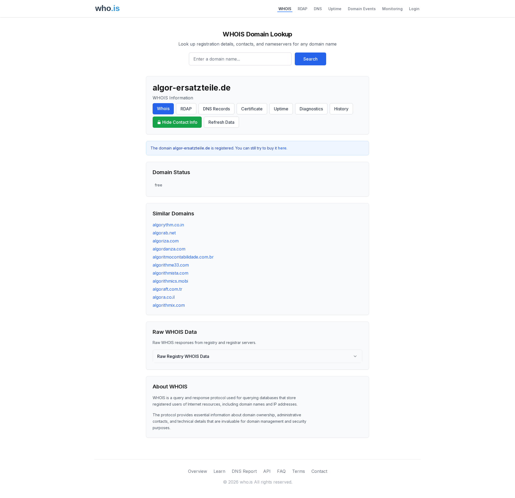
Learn (219, 471)
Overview (197, 471)
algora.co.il (164, 297)
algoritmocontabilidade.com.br (183, 257)
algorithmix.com (169, 305)
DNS (318, 8)
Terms (298, 471)
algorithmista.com (170, 273)
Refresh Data (221, 122)
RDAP (302, 8)
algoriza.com (166, 241)
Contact (319, 471)
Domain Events (362, 8)
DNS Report (244, 471)
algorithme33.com (171, 265)
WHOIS (284, 8)
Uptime (334, 8)
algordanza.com (169, 249)
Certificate (252, 108)
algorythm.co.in (168, 224)
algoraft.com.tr (167, 289)
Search (310, 59)
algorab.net (164, 232)
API (267, 471)
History (341, 108)
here (282, 148)
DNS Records (216, 108)
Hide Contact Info (179, 122)
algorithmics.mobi (170, 281)
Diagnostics (311, 108)
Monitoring (392, 8)
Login (414, 8)
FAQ (281, 471)
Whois (163, 108)
